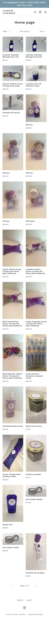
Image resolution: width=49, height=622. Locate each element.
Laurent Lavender (9, 11)
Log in (29, 600)
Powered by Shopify (35, 614)
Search (20, 600)
